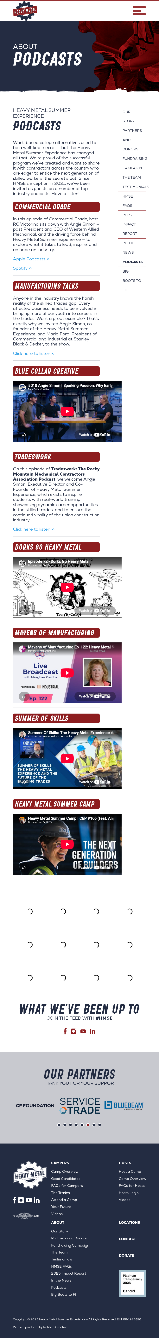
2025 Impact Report (130, 224)
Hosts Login (129, 1192)
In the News (128, 248)
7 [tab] (93, 1125)
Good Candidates (65, 1178)
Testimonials (134, 187)
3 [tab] (70, 1125)
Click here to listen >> (33, 353)
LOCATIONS (129, 1222)
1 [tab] (58, 1125)
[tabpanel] (35, 1105)
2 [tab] (64, 1125)
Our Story (129, 116)
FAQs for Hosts (132, 1185)
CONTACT (127, 1239)
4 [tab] (76, 1125)
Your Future (61, 1206)
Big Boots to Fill (132, 280)
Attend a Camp (64, 1199)
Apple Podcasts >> (31, 259)
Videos (57, 1214)
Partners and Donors (132, 139)
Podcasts (133, 262)
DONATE (126, 1255)
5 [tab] (82, 1125)
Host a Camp (130, 1171)
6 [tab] (88, 1125)
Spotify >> (22, 268)
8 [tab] (99, 1125)
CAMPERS (60, 1163)
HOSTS (125, 1163)
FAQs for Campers (67, 1185)
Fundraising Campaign (134, 163)
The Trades (60, 1192)
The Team (132, 177)
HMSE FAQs (128, 201)
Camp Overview (65, 1171)
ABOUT (57, 1222)
